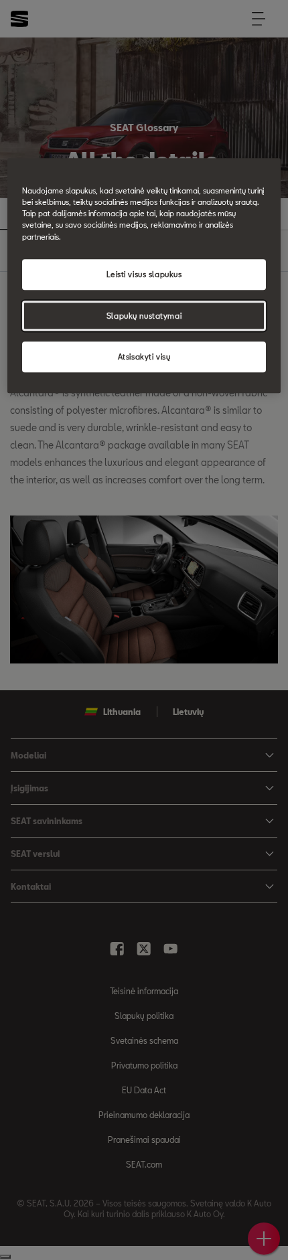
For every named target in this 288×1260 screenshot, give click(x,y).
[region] (144, 276)
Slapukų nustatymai (144, 315)
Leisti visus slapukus (144, 274)
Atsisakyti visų (144, 357)
